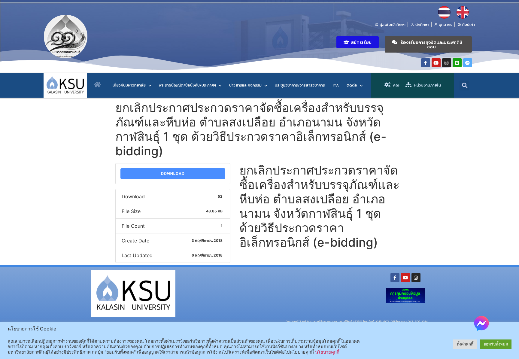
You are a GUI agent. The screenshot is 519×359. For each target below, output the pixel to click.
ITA (336, 85)
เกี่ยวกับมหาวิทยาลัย (129, 85)
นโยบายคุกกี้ (327, 352)
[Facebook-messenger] (467, 62)
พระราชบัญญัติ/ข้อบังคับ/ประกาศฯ (187, 85)
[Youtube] (436, 62)
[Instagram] (446, 62)
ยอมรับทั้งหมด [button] (496, 344)
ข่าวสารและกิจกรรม (245, 85)
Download (173, 173)
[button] (357, 42)
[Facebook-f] (425, 62)
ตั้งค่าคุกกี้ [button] (465, 344)
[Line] (457, 62)
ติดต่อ (352, 85)
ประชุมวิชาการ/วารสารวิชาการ (300, 85)
